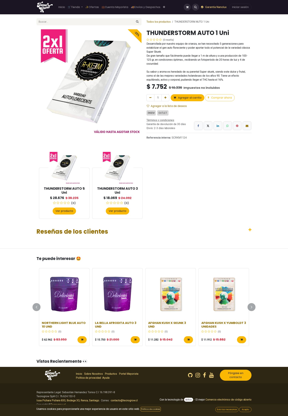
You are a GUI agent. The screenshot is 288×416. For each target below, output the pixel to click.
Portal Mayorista (128, 373)
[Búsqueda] (137, 21)
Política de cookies (150, 409)
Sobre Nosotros (93, 373)
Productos (111, 373)
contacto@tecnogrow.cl (124, 400)
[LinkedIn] (218, 126)
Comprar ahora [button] (221, 98)
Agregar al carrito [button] (189, 98)
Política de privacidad (88, 377)
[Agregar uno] (165, 97)
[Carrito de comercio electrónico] (187, 7)
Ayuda (106, 377)
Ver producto (64, 211)
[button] (195, 7)
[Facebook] (198, 126)
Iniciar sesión (240, 7)
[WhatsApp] (228, 126)
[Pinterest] (237, 126)
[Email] (247, 126)
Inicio (79, 373)
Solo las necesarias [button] (227, 409)
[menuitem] (61, 7)
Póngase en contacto (235, 375)
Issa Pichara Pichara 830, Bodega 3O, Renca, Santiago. (68, 400)
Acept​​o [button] (245, 409)
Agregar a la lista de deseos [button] (169, 106)
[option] (144, 185)
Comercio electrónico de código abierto (229, 399)
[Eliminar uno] (150, 97)
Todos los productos (158, 21)
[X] (208, 126)
